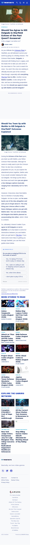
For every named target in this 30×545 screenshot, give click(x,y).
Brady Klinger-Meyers (7, 342)
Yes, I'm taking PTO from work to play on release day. (15, 260)
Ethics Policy (5, 480)
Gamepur (15, 499)
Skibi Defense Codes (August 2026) (22, 336)
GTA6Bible (15, 530)
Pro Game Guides (15, 495)
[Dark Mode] (20, 2)
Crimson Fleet (19, 50)
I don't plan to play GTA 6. (14, 276)
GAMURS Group (25, 534)
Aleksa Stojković (6, 319)
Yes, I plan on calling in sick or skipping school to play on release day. (15, 267)
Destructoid (15, 511)
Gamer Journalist (15, 514)
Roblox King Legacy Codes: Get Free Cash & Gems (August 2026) (22, 315)
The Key (4, 77)
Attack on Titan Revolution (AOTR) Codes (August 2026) (7, 337)
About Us (4, 477)
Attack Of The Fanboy (15, 502)
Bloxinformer (15, 528)
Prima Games (15, 504)
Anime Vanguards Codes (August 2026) (7, 314)
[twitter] (7, 470)
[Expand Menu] (23, 2)
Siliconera (15, 507)
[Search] (17, 2)
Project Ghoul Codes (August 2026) (7, 358)
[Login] (27, 2)
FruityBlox (15, 525)
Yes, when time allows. (13, 273)
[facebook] (11, 470)
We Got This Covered (15, 509)
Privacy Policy (5, 482)
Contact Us (14, 477)
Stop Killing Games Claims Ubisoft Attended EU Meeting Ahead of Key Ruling (22, 437)
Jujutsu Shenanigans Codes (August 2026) (22, 380)
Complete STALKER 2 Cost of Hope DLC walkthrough (6, 414)
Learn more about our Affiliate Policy (9, 293)
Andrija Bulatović (21, 340)
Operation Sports (15, 518)
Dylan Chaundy (20, 321)
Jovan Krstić (5, 361)
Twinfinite (15, 497)
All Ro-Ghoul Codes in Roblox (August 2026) (22, 359)
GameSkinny (15, 516)
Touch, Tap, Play (15, 523)
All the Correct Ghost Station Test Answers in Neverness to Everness (22, 414)
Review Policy (15, 480)
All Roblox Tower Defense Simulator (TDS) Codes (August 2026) (7, 381)
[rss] (3, 470)
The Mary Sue (15, 521)
